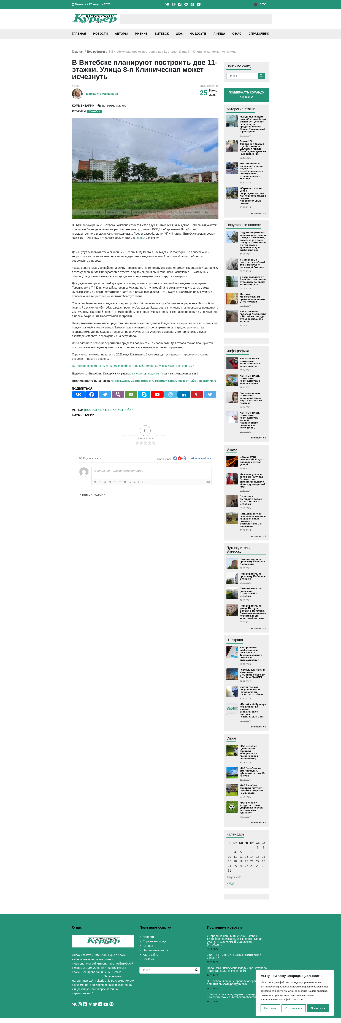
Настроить (270, 1008)
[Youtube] (157, 394)
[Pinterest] (197, 394)
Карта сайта (150, 954)
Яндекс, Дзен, (120, 380)
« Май (230, 883)
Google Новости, (142, 380)
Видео (231, 449)
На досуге (198, 33)
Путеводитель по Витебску (240, 549)
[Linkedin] (183, 394)
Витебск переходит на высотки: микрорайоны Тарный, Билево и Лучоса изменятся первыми (133, 365)
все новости (257, 213)
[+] (144, 482)
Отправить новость (155, 950)
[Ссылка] (134, 482)
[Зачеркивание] (109, 482)
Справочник (259, 33)
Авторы (121, 33)
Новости (100, 33)
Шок (179, 33)
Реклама (148, 959)
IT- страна (234, 640)
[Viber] (118, 394)
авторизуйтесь (202, 458)
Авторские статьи (240, 109)
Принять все (318, 1008)
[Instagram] (170, 394)
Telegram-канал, (166, 380)
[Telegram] (105, 394)
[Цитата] (124, 482)
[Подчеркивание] (104, 482)
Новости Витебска (101, 409)
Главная (79, 33)
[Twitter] (210, 394)
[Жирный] (95, 482)
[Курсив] (100, 482)
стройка (127, 409)
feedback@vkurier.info (87, 976)
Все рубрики (96, 51)
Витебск (162, 33)
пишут (141, 237)
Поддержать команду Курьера (246, 94)
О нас (237, 33)
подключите (155, 373)
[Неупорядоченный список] (119, 482)
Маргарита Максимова (102, 93)
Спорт (231, 738)
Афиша (219, 33)
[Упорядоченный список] (114, 482)
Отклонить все (293, 1008)
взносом (137, 373)
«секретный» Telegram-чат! (197, 380)
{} (139, 482)
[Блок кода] (129, 482)
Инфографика (237, 351)
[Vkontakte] (78, 394)
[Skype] (144, 394)
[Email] (131, 394)
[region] (295, 993)
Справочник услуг (154, 941)
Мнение (141, 33)
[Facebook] (91, 394)
